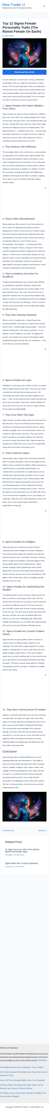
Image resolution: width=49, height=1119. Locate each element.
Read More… (43, 1060)
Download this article (24, 72)
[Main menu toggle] (44, 6)
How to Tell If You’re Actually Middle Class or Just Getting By (22, 1080)
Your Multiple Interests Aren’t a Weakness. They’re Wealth (21, 1067)
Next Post (43, 830)
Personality (8, 855)
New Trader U (13, 5)
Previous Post (7, 830)
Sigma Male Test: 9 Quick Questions (21, 863)
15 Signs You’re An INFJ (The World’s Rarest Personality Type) (22, 850)
